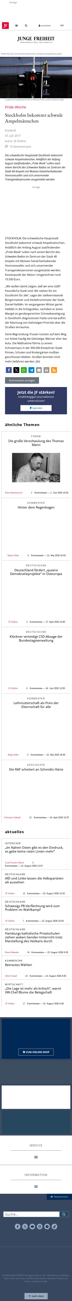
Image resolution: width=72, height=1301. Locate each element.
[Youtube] (32, 1226)
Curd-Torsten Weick (14, 862)
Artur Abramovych (13, 492)
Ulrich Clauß (11, 976)
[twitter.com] (25, 1226)
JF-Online (13, 622)
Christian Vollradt (12, 817)
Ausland (10, 130)
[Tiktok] (54, 1226)
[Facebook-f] (17, 1226)
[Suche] (63, 1214)
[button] (16, 25)
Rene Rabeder (12, 952)
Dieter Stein (13, 555)
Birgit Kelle (13, 754)
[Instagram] (40, 1226)
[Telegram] (47, 1226)
